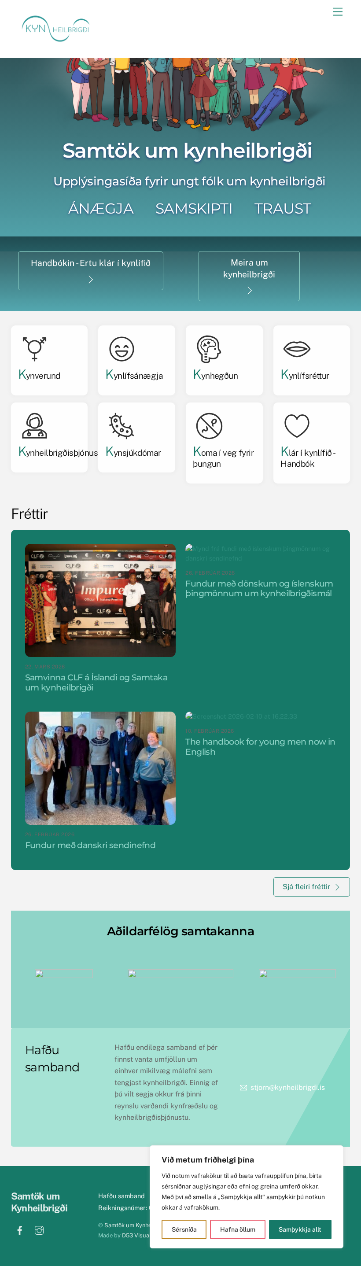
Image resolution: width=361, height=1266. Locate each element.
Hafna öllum (237, 1229)
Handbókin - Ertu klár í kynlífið (91, 263)
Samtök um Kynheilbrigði (136, 1225)
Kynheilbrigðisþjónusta (61, 453)
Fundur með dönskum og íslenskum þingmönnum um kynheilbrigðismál (259, 588)
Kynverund (39, 375)
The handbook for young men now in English (260, 747)
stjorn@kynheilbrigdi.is (287, 1087)
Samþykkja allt (300, 1229)
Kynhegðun (215, 375)
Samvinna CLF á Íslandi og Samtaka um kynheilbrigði (96, 682)
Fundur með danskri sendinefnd (90, 845)
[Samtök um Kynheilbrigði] (55, 42)
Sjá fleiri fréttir (306, 886)
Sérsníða (184, 1229)
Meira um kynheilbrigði (249, 268)
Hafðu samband (121, 1196)
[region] (246, 1196)
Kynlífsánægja (134, 375)
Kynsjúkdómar (133, 453)
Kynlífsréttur (304, 375)
